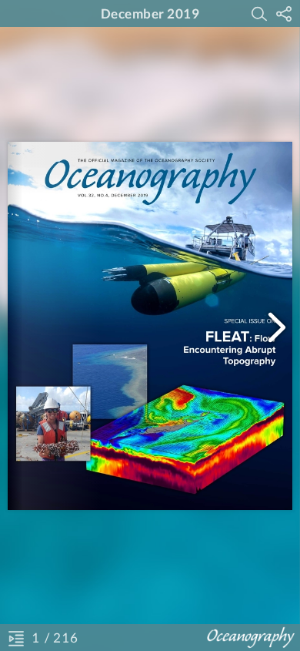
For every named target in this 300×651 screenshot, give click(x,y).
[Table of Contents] (16, 638)
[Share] (284, 14)
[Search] (259, 14)
